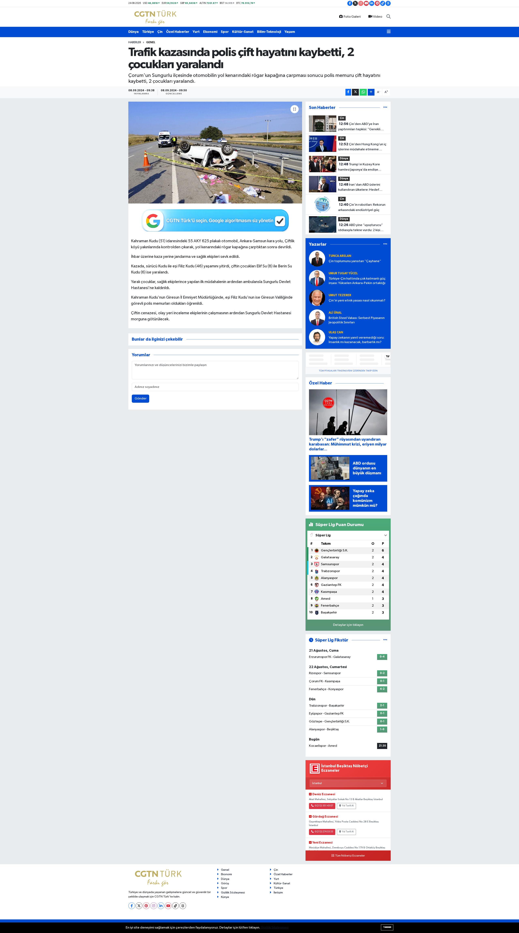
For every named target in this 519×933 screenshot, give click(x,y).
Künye (225, 897)
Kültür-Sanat (243, 31)
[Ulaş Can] (317, 337)
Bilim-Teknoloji (269, 31)
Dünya (133, 31)
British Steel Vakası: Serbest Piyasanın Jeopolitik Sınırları (357, 320)
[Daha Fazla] (371, 92)
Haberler (134, 42)
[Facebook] (131, 905)
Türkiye (148, 31)
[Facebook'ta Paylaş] (348, 92)
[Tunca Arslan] (317, 258)
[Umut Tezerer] (317, 297)
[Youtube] (168, 905)
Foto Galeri (352, 16)
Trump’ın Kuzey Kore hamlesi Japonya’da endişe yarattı (359, 167)
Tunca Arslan (340, 255)
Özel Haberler (177, 31)
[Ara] (388, 16)
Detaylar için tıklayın (348, 625)
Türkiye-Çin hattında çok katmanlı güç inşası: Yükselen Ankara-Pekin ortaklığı (357, 281)
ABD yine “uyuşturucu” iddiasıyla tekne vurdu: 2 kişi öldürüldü (360, 228)
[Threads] (182, 905)
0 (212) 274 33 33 (324, 832)
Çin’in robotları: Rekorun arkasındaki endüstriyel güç (361, 207)
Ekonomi (210, 31)
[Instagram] (153, 905)
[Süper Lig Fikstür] (385, 640)
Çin (160, 31)
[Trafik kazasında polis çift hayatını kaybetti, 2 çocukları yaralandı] (215, 152)
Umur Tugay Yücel (343, 273)
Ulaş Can (336, 332)
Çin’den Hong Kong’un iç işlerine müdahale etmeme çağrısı (362, 147)
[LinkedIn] (161, 905)
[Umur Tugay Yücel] (317, 278)
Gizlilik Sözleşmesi (233, 892)
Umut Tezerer (340, 295)
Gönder (141, 398)
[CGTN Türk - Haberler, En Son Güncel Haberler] (156, 16)
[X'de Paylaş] (355, 92)
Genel (150, 42)
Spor (225, 31)
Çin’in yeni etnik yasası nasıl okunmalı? (357, 300)
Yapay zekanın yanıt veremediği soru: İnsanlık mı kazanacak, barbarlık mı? (356, 340)
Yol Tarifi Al (348, 806)
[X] (139, 905)
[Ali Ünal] (317, 317)
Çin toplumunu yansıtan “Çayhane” (355, 261)
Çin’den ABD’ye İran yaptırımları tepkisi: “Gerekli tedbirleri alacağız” (359, 127)
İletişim (278, 892)
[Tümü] (385, 107)
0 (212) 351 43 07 (324, 806)
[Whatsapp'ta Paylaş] (363, 92)
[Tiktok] (175, 905)
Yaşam (289, 31)
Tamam (387, 927)
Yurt (196, 31)
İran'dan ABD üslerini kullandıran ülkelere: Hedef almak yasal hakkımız (359, 188)
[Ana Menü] (389, 31)
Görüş (225, 883)
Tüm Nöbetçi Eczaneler (350, 855)
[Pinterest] (146, 905)
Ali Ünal (335, 312)
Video (377, 16)
